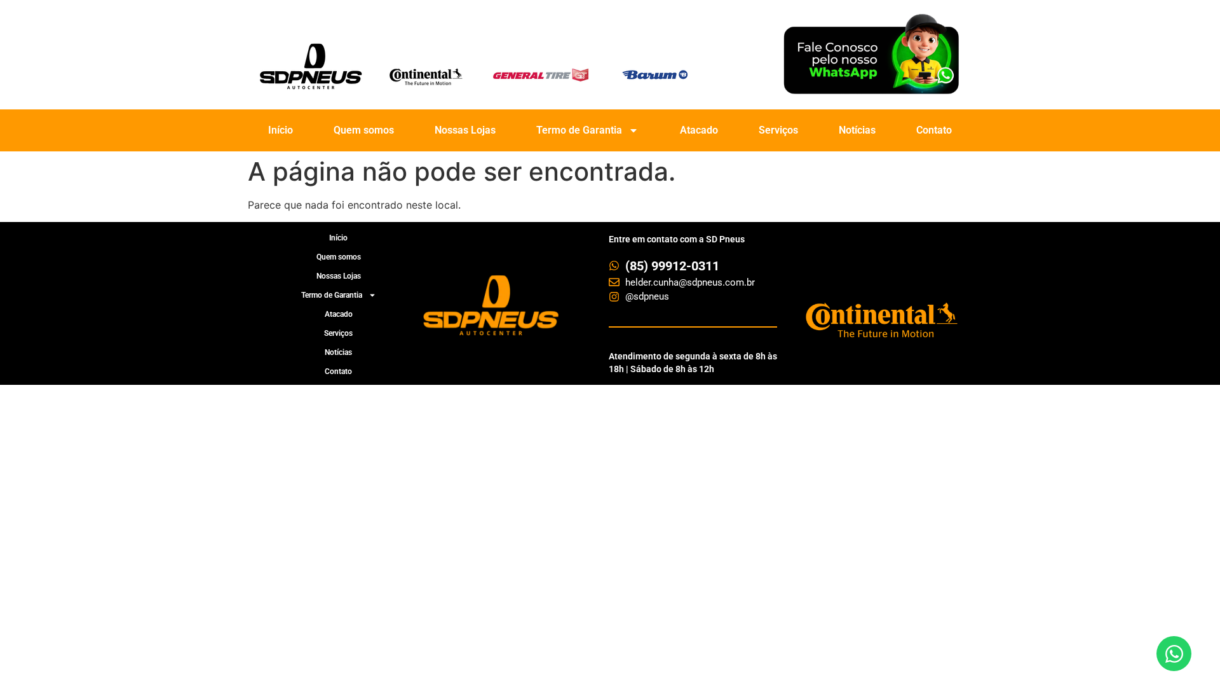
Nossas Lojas (465, 130)
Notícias (857, 130)
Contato (934, 130)
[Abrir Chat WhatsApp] (1173, 653)
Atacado (699, 130)
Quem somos (364, 130)
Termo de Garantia (579, 130)
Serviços (778, 130)
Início (280, 130)
